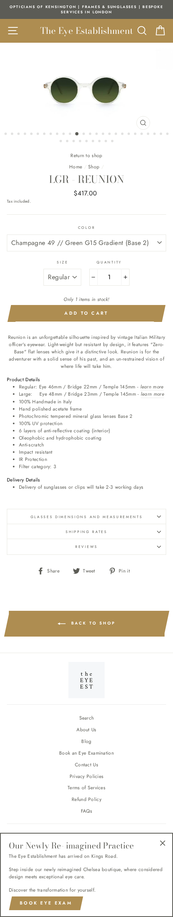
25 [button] (162, 135)
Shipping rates (86, 531)
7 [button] (45, 135)
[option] (86, 9)
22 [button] (142, 135)
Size (62, 262)
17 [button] (110, 135)
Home (75, 166)
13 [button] (84, 135)
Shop (93, 166)
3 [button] (19, 135)
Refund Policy (86, 799)
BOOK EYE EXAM (46, 903)
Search (86, 717)
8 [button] (51, 135)
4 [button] (26, 135)
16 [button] (104, 135)
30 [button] (81, 142)
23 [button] (149, 135)
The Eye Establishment (86, 30)
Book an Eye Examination (86, 752)
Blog (86, 741)
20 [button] (130, 135)
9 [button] (58, 135)
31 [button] (87, 142)
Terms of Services (86, 787)
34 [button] (107, 142)
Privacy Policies (87, 776)
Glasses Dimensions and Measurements (87, 516)
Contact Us (86, 764)
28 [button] (68, 142)
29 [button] (74, 142)
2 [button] (13, 135)
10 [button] (64, 135)
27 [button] (62, 142)
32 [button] (94, 142)
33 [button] (100, 142)
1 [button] (6, 135)
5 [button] (32, 135)
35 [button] (113, 142)
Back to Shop (92, 623)
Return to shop (86, 155)
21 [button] (136, 135)
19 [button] (123, 135)
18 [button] (117, 135)
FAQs (86, 810)
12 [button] (77, 134)
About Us (86, 729)
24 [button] (155, 135)
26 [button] (168, 135)
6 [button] (39, 135)
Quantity (109, 262)
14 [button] (91, 135)
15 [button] (97, 135)
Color (86, 227)
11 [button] (71, 135)
